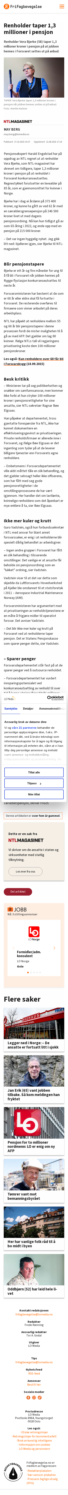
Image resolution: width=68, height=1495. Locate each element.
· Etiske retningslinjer (34, 1432)
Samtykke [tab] (10, 708)
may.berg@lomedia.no (16, 134)
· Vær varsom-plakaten (41, 1475)
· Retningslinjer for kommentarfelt (34, 1436)
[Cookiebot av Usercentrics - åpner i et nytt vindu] (48, 698)
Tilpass (32, 783)
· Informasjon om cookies (34, 1445)
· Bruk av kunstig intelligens (34, 1441)
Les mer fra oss (25, 871)
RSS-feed (34, 1374)
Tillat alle (34, 772)
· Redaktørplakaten (38, 1471)
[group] (34, 948)
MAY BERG (12, 129)
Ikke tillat (34, 794)
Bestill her (34, 1385)
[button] (54, 948)
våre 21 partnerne (24, 727)
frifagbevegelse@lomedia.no (34, 1314)
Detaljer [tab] (28, 708)
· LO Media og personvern (34, 1449)
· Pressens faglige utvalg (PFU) (42, 1481)
